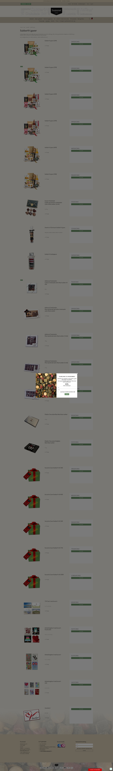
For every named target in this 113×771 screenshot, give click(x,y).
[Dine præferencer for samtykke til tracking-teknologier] (111, 769)
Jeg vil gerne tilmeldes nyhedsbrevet (68, 391)
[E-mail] (67, 389)
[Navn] (67, 387)
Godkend (66, 394)
